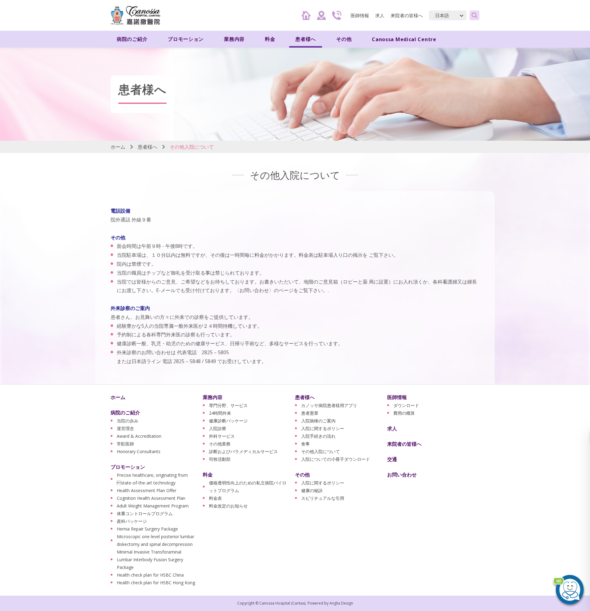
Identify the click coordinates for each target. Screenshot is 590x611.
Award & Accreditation (139, 436)
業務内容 (212, 397)
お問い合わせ (402, 474)
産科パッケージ (132, 521)
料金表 (215, 498)
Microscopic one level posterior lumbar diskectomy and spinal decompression (155, 540)
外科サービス (222, 436)
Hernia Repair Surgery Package (147, 529)
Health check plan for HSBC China (150, 575)
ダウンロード (406, 405)
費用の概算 (404, 413)
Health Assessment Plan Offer (146, 490)
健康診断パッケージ (228, 421)
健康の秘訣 (312, 490)
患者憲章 (309, 413)
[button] (568, 589)
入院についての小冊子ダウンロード (335, 459)
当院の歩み (127, 421)
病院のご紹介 (125, 412)
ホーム (118, 146)
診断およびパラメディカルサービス (243, 451)
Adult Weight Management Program (153, 506)
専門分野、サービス (228, 405)
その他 (302, 474)
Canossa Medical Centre (404, 39)
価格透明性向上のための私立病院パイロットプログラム (247, 486)
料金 (208, 474)
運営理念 (125, 428)
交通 (392, 459)
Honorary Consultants (138, 451)
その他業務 (219, 444)
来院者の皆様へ (407, 15)
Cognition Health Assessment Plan (151, 498)
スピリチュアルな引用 (322, 498)
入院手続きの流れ (318, 436)
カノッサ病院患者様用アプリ (329, 405)
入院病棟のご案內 (318, 421)
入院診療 (217, 428)
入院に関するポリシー (322, 428)
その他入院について (320, 451)
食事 (305, 444)
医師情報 (397, 397)
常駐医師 (125, 444)
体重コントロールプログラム (145, 513)
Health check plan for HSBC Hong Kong (156, 583)
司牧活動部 (219, 459)
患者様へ (147, 146)
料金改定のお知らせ (228, 506)
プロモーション (128, 467)
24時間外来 (220, 413)
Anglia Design (341, 603)
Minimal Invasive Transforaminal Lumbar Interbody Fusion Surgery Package (150, 559)
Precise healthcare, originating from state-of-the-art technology (152, 479)
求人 (379, 15)
